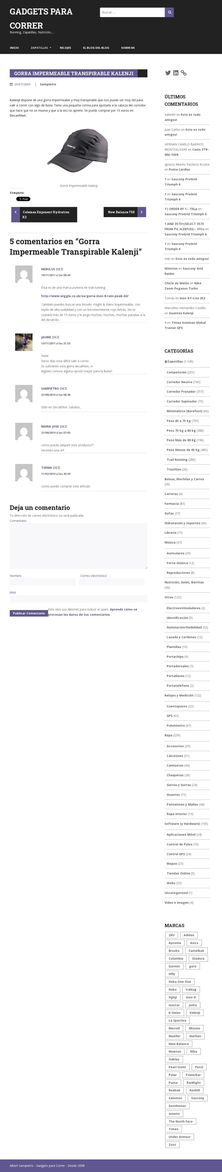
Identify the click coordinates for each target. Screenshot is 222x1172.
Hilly (172, 974)
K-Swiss (175, 1013)
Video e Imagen (177, 902)
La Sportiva (177, 1020)
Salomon (175, 1098)
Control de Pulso (179, 844)
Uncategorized (176, 893)
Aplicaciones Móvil (181, 834)
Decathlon (18, 115)
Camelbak (196, 951)
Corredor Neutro (179, 382)
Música (170, 542)
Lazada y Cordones (181, 637)
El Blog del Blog (96, 48)
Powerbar (193, 1075)
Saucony (197, 1098)
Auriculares (175, 553)
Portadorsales (178, 666)
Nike (193, 1051)
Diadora (198, 958)
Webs (171, 883)
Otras (169, 597)
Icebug (191, 989)
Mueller (174, 1036)
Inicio (14, 48)
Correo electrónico (93, 576)
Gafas (169, 513)
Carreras (171, 494)
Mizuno (194, 1028)
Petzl (199, 1067)
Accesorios (175, 746)
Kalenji (15, 100)
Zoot (172, 1145)
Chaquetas (175, 775)
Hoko (173, 989)
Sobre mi (128, 48)
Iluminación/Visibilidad (184, 627)
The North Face (181, 1121)
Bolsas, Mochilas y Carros (184, 479)
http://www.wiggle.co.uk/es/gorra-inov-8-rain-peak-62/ (85, 296)
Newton (175, 1051)
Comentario (18, 521)
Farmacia (172, 503)
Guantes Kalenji (181, 313)
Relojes (65, 48)
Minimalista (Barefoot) (184, 411)
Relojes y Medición (179, 695)
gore (192, 966)
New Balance (179, 1044)
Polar (173, 1075)
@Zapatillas (174, 361)
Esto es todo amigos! (192, 259)
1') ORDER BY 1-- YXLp (181, 209)
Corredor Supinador (182, 401)
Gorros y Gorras (179, 785)
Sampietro (48, 84)
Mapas (172, 863)
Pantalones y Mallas (182, 804)
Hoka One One (180, 982)
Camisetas (175, 765)
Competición (176, 372)
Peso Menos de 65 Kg (183, 450)
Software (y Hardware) (182, 824)
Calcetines (175, 756)
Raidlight (194, 1083)
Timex (173, 1129)
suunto (174, 1114)
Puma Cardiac (179, 169)
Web (13, 592)
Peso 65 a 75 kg (179, 421)
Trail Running (177, 459)
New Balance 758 (121, 212)
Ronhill (194, 1090)
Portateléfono (178, 686)
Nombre (15, 576)
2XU (172, 935)
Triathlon (174, 469)
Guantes (173, 795)
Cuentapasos (177, 706)
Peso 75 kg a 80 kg (181, 430)
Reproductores (178, 573)
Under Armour (180, 1137)
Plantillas (174, 647)
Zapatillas (39, 48)
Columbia (176, 958)
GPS (170, 716)
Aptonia (175, 943)
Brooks (174, 951)
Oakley (174, 1059)
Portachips (175, 656)
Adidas (189, 935)
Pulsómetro (176, 725)
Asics (194, 943)
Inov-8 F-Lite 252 (192, 298)
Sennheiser (177, 1106)
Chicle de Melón (177, 283)
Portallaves (175, 676)
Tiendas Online (178, 873)
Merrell (174, 1028)
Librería (170, 533)
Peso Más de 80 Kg (181, 440)
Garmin (174, 966)
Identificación (177, 618)
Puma (173, 1083)
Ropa (168, 735)
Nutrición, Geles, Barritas (184, 582)
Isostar (174, 1005)
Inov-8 (191, 997)
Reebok (174, 1090)
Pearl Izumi (177, 1067)
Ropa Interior (177, 814)
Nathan (195, 1036)
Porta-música (177, 563)
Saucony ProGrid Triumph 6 (186, 214)
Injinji (173, 997)
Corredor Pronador (181, 391)
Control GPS (176, 854)
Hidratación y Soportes (182, 523)
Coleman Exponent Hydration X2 (45, 214)
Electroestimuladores (184, 608)
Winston (171, 268)
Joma (193, 1005)
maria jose (50, 426)
